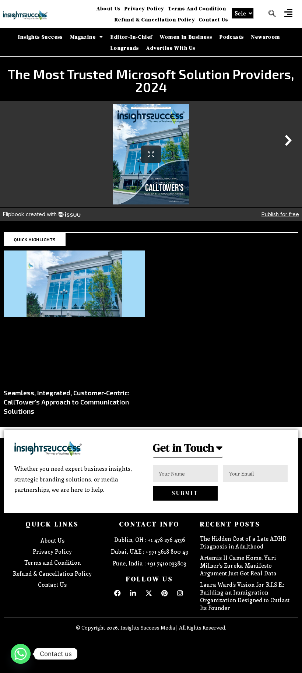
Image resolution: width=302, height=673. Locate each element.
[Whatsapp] (21, 654)
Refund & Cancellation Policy (155, 19)
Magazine (83, 37)
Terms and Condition (197, 8)
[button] (288, 13)
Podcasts (232, 37)
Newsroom (265, 37)
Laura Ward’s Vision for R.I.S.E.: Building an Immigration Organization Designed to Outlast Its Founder (244, 596)
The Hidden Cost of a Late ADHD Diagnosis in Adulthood (243, 542)
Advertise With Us (170, 48)
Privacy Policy (144, 8)
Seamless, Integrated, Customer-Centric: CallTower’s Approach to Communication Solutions (67, 402)
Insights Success (40, 37)
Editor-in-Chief (131, 37)
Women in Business (186, 37)
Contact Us (213, 19)
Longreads (124, 48)
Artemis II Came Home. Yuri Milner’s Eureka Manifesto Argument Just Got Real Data (238, 565)
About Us (108, 8)
